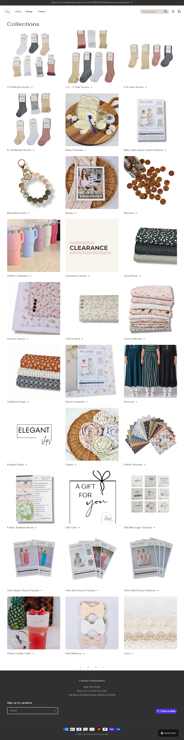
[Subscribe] (54, 710)
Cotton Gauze (16, 338)
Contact (41, 11)
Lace (127, 653)
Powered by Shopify (100, 734)
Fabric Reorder (133, 464)
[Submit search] (165, 11)
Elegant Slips (15, 464)
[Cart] (179, 11)
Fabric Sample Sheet (20, 527)
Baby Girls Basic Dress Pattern (143, 150)
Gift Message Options (138, 527)
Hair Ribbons (73, 653)
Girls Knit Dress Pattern (80, 590)
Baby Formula (74, 150)
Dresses (129, 401)
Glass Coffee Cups (19, 653)
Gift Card (71, 527)
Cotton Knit (72, 338)
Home (18, 11)
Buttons (129, 212)
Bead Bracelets (17, 212)
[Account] (173, 11)
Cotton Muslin (133, 338)
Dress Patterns (75, 401)
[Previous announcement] (5, 2)
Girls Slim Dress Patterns (140, 590)
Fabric (69, 464)
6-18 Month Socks (19, 150)
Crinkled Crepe (16, 401)
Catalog (28, 11)
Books (69, 212)
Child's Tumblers (18, 275)
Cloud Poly (131, 275)
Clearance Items (76, 275)
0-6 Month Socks (18, 87)
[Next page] (103, 667)
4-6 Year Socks (134, 87)
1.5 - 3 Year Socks (77, 87)
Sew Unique (87, 734)
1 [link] (80, 667)
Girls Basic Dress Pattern (23, 590)
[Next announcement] (179, 2)
